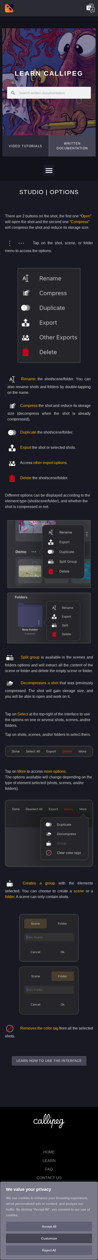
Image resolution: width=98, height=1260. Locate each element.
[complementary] (49, 1221)
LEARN (49, 1161)
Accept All (49, 1226)
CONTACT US (49, 1178)
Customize (49, 1238)
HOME (49, 1152)
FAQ (49, 1169)
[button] (72, 145)
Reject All (49, 1250)
